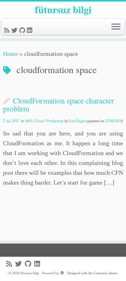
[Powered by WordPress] (62, 272)
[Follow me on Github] (23, 30)
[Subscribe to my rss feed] (7, 30)
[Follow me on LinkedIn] (30, 30)
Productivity (55, 121)
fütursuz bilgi (63, 9)
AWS (29, 121)
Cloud (39, 121)
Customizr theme (105, 273)
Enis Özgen (77, 121)
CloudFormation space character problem (58, 104)
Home (10, 53)
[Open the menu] (115, 27)
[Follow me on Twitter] (15, 30)
